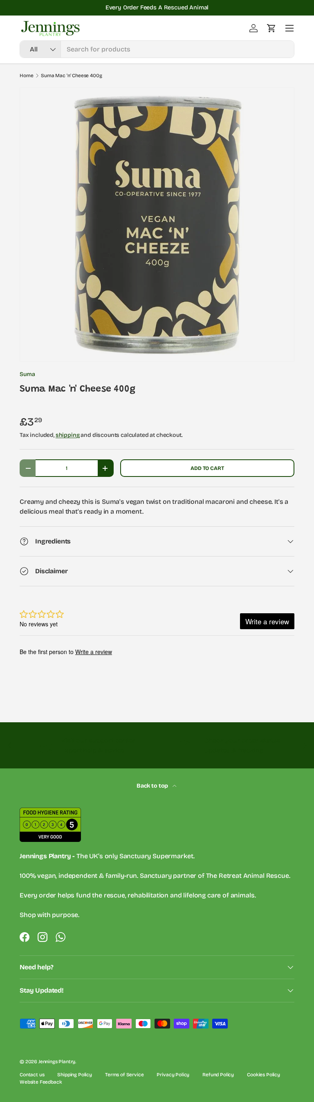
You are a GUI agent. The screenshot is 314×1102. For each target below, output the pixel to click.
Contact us (32, 1075)
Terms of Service (124, 1075)
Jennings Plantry (56, 1061)
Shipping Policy (74, 1075)
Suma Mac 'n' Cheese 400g (71, 75)
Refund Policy (218, 1075)
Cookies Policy (263, 1075)
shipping (68, 435)
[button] (271, 28)
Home (26, 75)
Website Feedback (41, 1082)
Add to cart (207, 468)
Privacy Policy (173, 1075)
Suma (27, 374)
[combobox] (157, 49)
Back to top (153, 785)
